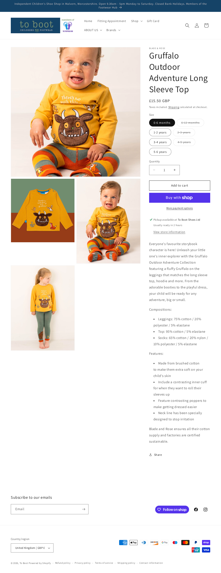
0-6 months (162, 123)
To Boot (24, 563)
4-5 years (186, 143)
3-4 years (160, 142)
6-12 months (192, 123)
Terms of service (104, 562)
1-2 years (160, 132)
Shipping (173, 107)
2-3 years (186, 133)
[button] (136, 20)
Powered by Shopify (40, 563)
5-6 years (160, 152)
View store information (169, 232)
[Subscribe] (83, 509)
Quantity (154, 161)
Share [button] (158, 455)
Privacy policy (83, 562)
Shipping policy (126, 562)
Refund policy (63, 562)
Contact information (151, 562)
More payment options (179, 208)
